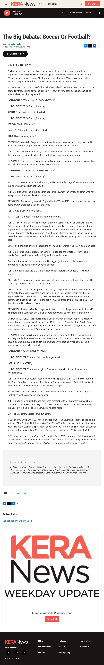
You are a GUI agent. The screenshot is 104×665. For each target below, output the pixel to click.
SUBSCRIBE (52, 618)
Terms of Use (85, 641)
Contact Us (84, 647)
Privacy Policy (64, 653)
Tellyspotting (64, 641)
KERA (40, 641)
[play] (7, 12)
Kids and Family (44, 647)
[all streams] (100, 13)
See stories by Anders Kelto (17, 520)
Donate (94, 4)
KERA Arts (42, 653)
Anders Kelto (16, 44)
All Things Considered (20, 493)
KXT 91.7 (62, 647)
